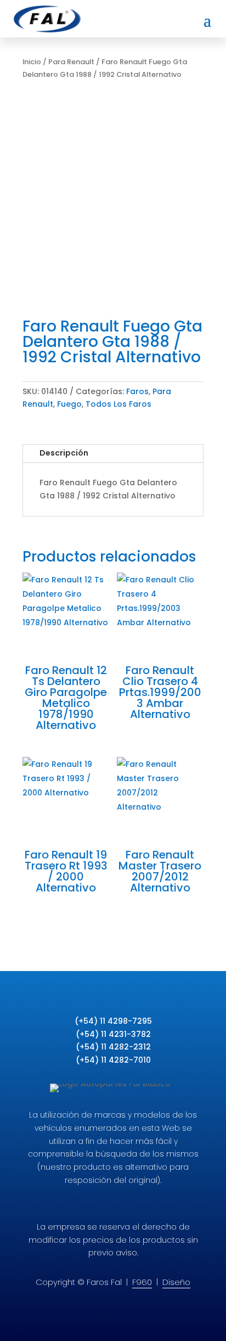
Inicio (31, 62)
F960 (142, 1282)
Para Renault (71, 62)
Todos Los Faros (118, 404)
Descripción (63, 452)
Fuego (69, 404)
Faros (137, 391)
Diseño (176, 1282)
